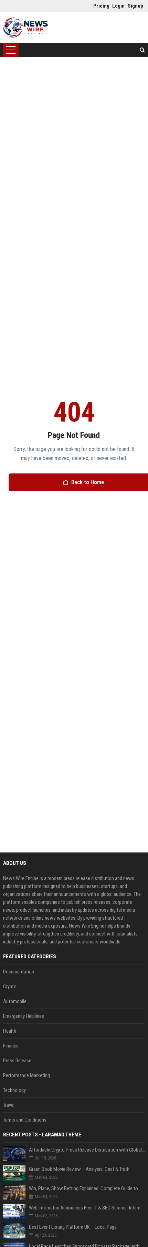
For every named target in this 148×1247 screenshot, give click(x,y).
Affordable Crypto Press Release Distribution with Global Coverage (87, 1150)
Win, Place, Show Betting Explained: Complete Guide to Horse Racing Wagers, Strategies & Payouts (87, 1188)
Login (118, 6)
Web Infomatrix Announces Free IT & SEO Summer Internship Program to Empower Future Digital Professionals (87, 1208)
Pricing (99, 6)
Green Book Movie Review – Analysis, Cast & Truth (79, 1169)
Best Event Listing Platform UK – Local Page (73, 1227)
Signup (134, 6)
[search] (142, 50)
